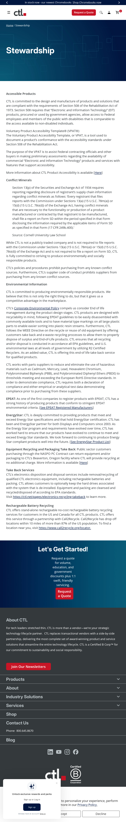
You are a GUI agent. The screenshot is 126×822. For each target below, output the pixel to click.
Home (9, 25)
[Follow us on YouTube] (58, 752)
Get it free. (96, 2)
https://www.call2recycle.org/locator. (65, 528)
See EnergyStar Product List (90, 442)
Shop (11, 714)
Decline (101, 814)
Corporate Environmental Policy (36, 308)
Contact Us (17, 722)
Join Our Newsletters (28, 666)
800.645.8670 (24, 731)
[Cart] (117, 12)
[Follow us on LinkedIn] (50, 752)
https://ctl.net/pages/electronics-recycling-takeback (49, 497)
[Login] (109, 12)
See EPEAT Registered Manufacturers (66, 407)
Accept (62, 814)
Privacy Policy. (87, 805)
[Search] (101, 12)
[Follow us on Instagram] (67, 752)
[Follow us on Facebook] (75, 752)
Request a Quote (84, 12)
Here (98, 172)
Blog (10, 739)
